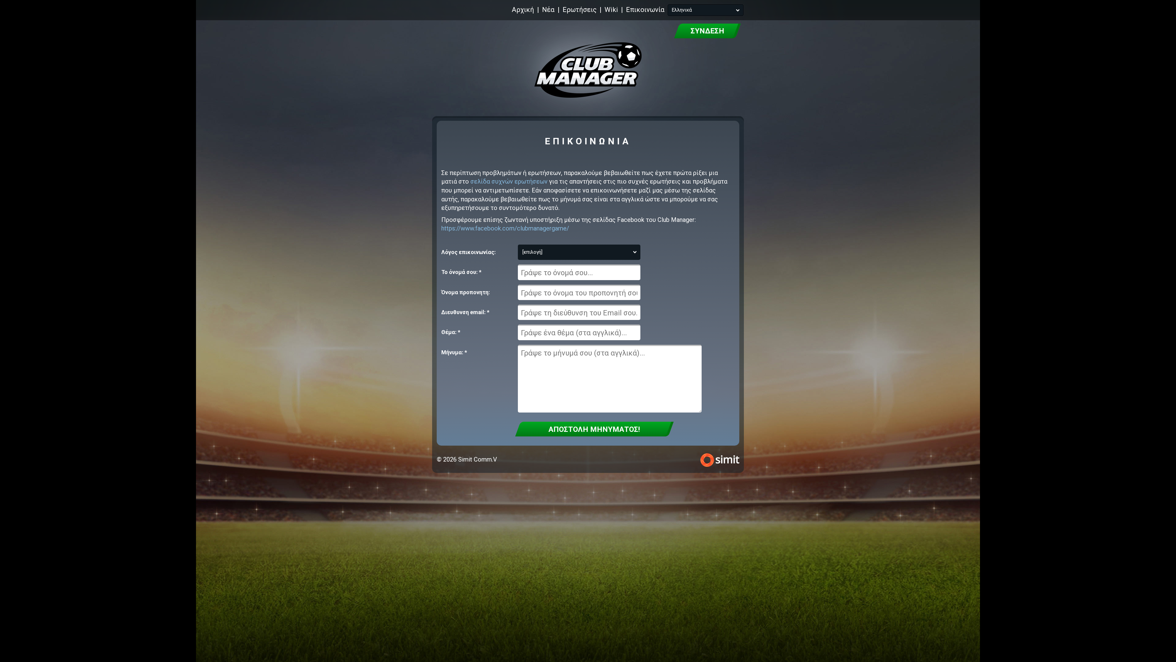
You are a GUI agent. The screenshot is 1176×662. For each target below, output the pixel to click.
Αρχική (523, 9)
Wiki (611, 9)
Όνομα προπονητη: (465, 292)
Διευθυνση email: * (465, 312)
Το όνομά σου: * (461, 272)
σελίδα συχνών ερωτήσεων (509, 181)
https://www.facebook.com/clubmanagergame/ (505, 228)
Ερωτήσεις (580, 9)
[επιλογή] (532, 252)
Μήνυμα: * (454, 352)
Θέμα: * (450, 332)
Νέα (548, 9)
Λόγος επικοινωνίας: (468, 252)
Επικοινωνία (645, 9)
